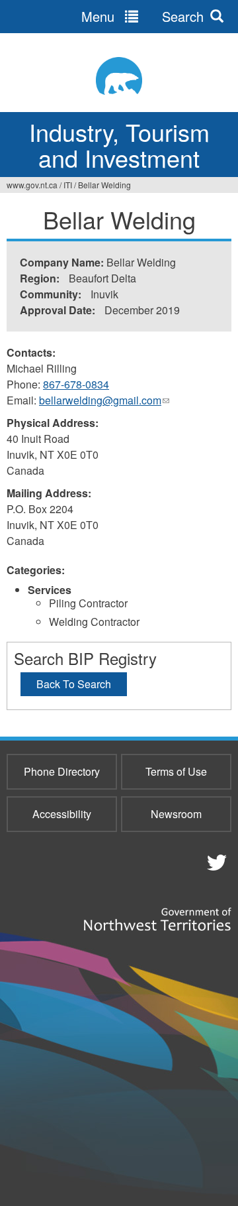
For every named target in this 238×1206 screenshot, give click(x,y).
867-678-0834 (76, 384)
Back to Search (73, 684)
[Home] (119, 76)
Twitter (214, 862)
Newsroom (176, 813)
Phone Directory (62, 771)
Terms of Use (176, 771)
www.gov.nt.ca (32, 184)
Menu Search (142, 16)
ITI (67, 184)
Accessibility (61, 813)
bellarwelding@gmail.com (104, 400)
